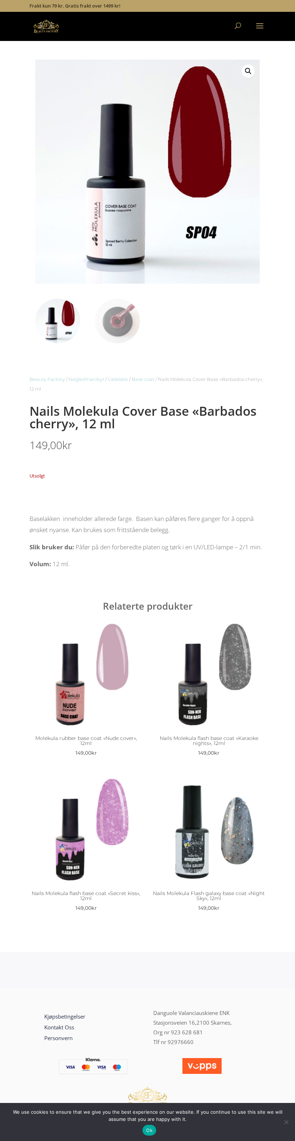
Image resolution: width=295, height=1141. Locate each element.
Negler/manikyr (86, 379)
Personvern (58, 1038)
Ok (149, 1130)
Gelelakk (118, 379)
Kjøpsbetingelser (64, 1016)
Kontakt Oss (59, 1027)
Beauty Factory (47, 379)
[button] (248, 71)
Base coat (143, 379)
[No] (286, 1122)
